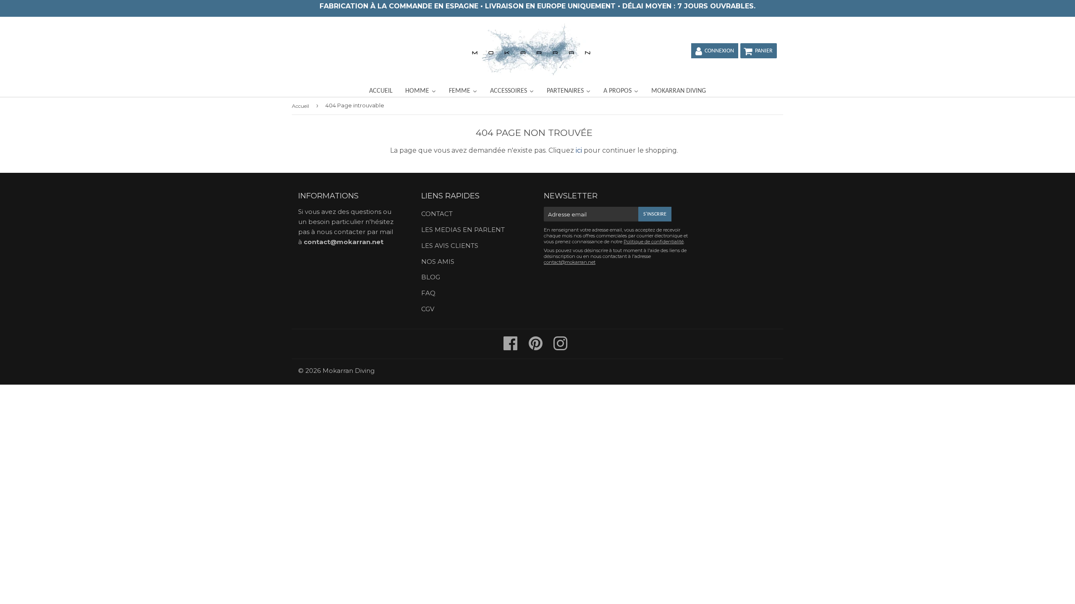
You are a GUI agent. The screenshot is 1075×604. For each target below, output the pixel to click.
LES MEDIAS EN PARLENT (463, 230)
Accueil (300, 106)
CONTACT (437, 214)
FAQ (428, 293)
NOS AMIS (437, 262)
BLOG (430, 277)
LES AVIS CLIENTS (449, 246)
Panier (764, 51)
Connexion (719, 51)
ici (579, 150)
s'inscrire (654, 214)
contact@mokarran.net (343, 242)
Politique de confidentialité (654, 242)
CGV (427, 309)
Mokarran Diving (348, 371)
